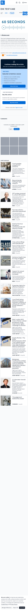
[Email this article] (26, 14)
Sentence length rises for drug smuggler (19, 258)
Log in (10, 129)
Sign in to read (19, 107)
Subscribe (16, 129)
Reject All (15, 607)
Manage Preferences (6, 607)
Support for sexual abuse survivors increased (18, 272)
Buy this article (14, 102)
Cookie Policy (4, 604)
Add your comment (12, 13)
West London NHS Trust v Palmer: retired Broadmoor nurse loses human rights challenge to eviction (19, 322)
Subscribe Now (14, 86)
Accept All (22, 607)
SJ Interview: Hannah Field (19, 380)
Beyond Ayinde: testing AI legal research (17, 181)
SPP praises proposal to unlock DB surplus (19, 194)
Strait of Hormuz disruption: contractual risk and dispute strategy (18, 226)
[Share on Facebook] (24, 14)
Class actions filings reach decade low (18, 243)
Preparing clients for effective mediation (18, 286)
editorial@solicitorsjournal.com (19, 53)
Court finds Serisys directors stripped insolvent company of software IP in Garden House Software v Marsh (19, 303)
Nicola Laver (5, 35)
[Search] (19, 2)
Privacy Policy (13, 604)
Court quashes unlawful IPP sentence (16, 165)
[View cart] (16, 2)
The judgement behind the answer (18, 398)
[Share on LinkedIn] (24, 12)
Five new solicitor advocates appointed (19, 210)
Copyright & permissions (11, 55)
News (6, 13)
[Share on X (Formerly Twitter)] (26, 12)
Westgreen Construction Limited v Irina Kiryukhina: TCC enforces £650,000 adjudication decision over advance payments (19, 363)
